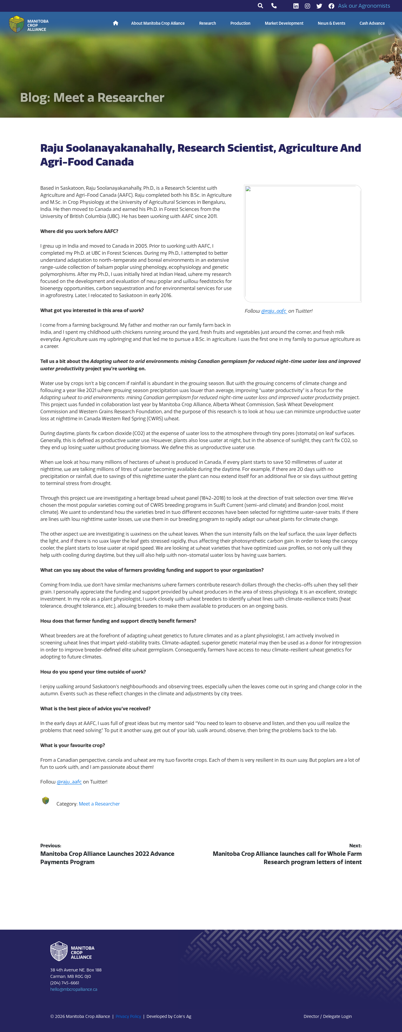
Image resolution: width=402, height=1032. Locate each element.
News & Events (331, 23)
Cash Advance (372, 23)
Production (240, 23)
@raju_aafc (69, 782)
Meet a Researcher (99, 804)
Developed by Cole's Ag (169, 1016)
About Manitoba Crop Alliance (158, 23)
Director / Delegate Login (328, 1016)
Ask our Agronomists (364, 6)
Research (207, 23)
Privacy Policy (128, 1016)
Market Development (284, 23)
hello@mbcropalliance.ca (73, 989)
